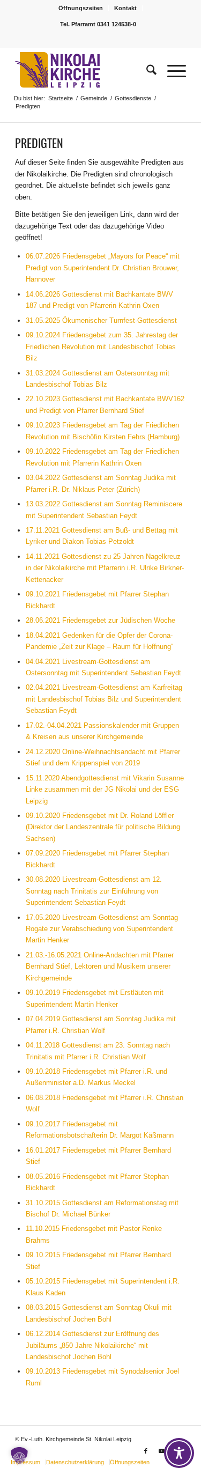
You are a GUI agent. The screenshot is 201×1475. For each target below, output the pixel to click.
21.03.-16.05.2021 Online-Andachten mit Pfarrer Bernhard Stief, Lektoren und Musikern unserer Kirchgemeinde (100, 966)
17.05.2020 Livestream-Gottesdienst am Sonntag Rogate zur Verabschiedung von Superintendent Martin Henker (102, 929)
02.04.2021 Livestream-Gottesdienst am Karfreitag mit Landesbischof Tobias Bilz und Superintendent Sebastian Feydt (104, 698)
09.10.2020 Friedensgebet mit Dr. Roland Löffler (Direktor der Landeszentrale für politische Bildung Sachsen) (103, 827)
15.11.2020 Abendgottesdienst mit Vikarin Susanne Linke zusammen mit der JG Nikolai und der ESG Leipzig (105, 789)
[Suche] (146, 70)
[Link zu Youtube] (162, 1451)
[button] (19, 1455)
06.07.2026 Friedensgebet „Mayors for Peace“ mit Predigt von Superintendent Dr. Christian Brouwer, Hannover (103, 267)
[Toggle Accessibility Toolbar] (179, 1453)
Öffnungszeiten (80, 8)
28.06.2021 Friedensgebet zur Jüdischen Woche (100, 620)
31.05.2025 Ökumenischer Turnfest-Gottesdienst (101, 320)
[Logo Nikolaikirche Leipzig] (83, 70)
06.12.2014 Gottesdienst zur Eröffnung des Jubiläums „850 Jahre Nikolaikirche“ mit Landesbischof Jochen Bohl (92, 1345)
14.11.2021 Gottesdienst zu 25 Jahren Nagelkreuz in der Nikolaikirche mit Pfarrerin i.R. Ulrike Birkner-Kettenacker (105, 568)
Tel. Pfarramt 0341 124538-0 (98, 24)
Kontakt (125, 8)
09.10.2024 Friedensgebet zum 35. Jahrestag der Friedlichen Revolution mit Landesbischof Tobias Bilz (102, 346)
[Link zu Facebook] (146, 1451)
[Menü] (171, 70)
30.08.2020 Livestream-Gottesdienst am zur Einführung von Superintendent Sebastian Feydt (94, 890)
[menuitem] (81, 8)
